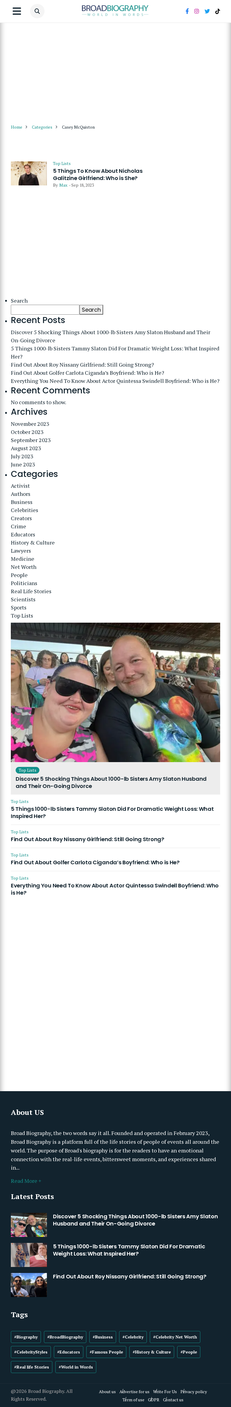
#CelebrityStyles (31, 1352)
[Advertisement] (115, 71)
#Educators (68, 1352)
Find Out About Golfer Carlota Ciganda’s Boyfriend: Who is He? (87, 372)
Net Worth (23, 566)
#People (188, 1352)
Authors (20, 493)
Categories (42, 127)
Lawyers (21, 550)
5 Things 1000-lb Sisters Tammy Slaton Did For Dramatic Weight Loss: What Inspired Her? (115, 352)
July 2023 (22, 456)
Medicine (22, 558)
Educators (23, 534)
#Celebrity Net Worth (175, 1337)
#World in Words (76, 1367)
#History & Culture (152, 1352)
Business (21, 501)
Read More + (26, 1180)
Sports (18, 607)
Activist (20, 485)
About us (107, 1391)
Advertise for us (134, 1391)
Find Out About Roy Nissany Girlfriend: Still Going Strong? (82, 364)
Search (19, 300)
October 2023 (27, 431)
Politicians (24, 583)
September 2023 (31, 440)
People (19, 574)
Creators (21, 518)
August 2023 (26, 448)
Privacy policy (193, 1391)
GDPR (153, 1399)
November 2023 (30, 423)
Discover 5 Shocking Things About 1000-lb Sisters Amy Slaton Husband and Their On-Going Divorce (110, 336)
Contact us (173, 1399)
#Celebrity (132, 1337)
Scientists (23, 599)
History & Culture (33, 542)
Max (63, 185)
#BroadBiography (65, 1337)
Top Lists (62, 163)
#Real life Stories (31, 1367)
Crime (18, 526)
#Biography (26, 1337)
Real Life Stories (31, 591)
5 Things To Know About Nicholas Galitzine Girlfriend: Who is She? (98, 174)
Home (16, 127)
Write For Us (165, 1391)
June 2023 (23, 464)
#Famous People (106, 1352)
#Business (103, 1337)
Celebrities (24, 510)
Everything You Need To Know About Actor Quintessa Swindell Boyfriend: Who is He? (115, 380)
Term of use (133, 1399)
